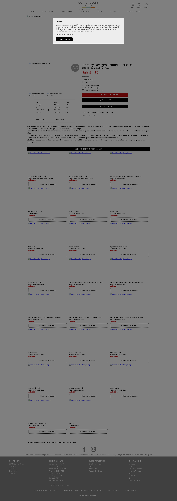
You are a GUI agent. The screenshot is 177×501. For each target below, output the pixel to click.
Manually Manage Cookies (64, 34)
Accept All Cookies (64, 39)
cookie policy (77, 31)
